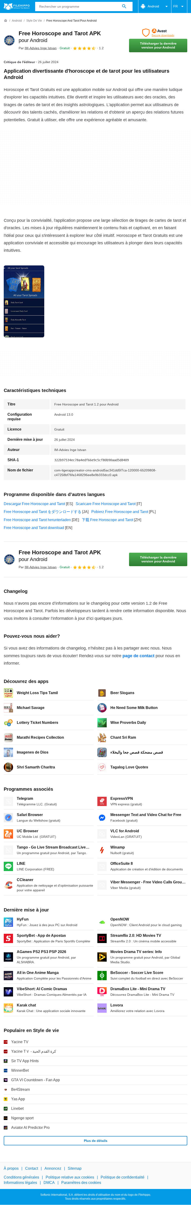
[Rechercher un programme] (124, 6)
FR (175, 6)
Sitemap (75, 1168)
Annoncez (52, 1168)
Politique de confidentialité (122, 1177)
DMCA (49, 1183)
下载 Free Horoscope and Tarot (107, 520)
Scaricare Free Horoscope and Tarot (106, 504)
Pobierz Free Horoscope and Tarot (119, 512)
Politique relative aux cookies (70, 1177)
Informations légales (20, 1183)
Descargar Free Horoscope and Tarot (34, 504)
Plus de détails (95, 1141)
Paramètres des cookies (81, 1183)
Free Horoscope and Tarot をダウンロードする (42, 512)
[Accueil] (5, 21)
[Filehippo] (17, 6)
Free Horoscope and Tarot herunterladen (37, 520)
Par (38, 48)
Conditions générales (21, 1177)
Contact (31, 1168)
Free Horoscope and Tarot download (34, 528)
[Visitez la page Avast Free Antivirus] (158, 33)
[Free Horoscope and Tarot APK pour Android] (9, 40)
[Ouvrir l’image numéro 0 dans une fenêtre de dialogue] (24, 301)
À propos (11, 1168)
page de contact (138, 655)
